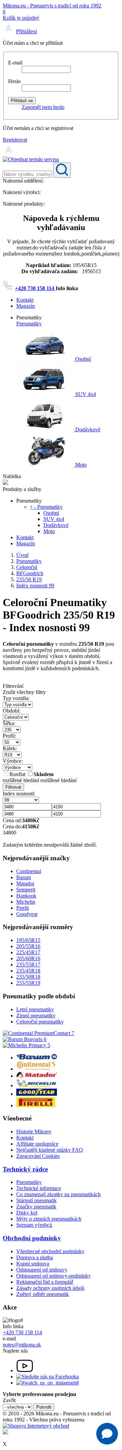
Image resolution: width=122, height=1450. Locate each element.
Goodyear (27, 914)
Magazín (25, 306)
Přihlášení (26, 31)
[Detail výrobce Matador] (36, 1076)
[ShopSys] (36, 1426)
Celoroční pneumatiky (40, 1021)
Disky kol (26, 1213)
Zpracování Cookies (38, 1156)
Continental (28, 871)
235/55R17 (28, 964)
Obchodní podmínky (32, 1238)
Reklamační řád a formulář (44, 1282)
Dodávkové (87, 429)
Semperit (25, 889)
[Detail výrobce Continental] (36, 1069)
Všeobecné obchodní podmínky (50, 1251)
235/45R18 (28, 971)
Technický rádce (25, 1169)
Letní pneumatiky (35, 1009)
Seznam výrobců (34, 1225)
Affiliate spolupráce (37, 1144)
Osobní (82, 359)
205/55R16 (28, 946)
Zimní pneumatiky (36, 1015)
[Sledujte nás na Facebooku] (47, 1376)
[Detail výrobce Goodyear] (36, 1094)
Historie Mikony (34, 1131)
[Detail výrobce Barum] (36, 1057)
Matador (25, 883)
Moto (80, 465)
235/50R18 (28, 977)
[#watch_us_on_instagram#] (47, 1383)
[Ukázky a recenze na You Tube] (24, 1370)
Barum (23, 877)
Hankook (26, 896)
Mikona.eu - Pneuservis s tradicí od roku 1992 (52, 5)
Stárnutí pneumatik (36, 1200)
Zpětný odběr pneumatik (42, 1294)
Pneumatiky (29, 323)
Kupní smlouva (32, 1263)
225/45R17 (28, 952)
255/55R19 (28, 983)
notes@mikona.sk (22, 1345)
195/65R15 (28, 940)
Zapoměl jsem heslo (43, 107)
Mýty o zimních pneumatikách (48, 1219)
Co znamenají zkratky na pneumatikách (58, 1194)
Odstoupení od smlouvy (41, 1270)
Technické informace (38, 1188)
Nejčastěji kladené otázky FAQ (49, 1150)
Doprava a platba (34, 1257)
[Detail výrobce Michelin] (36, 1085)
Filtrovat (13, 787)
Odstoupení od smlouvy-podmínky (53, 1276)
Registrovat (15, 140)
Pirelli (22, 908)
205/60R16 (28, 958)
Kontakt (25, 300)
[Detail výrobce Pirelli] (35, 1105)
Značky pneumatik (36, 1206)
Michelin (25, 902)
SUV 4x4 (85, 394)
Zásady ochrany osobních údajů (50, 1288)
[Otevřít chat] (107, 1434)
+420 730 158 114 (35, 288)
